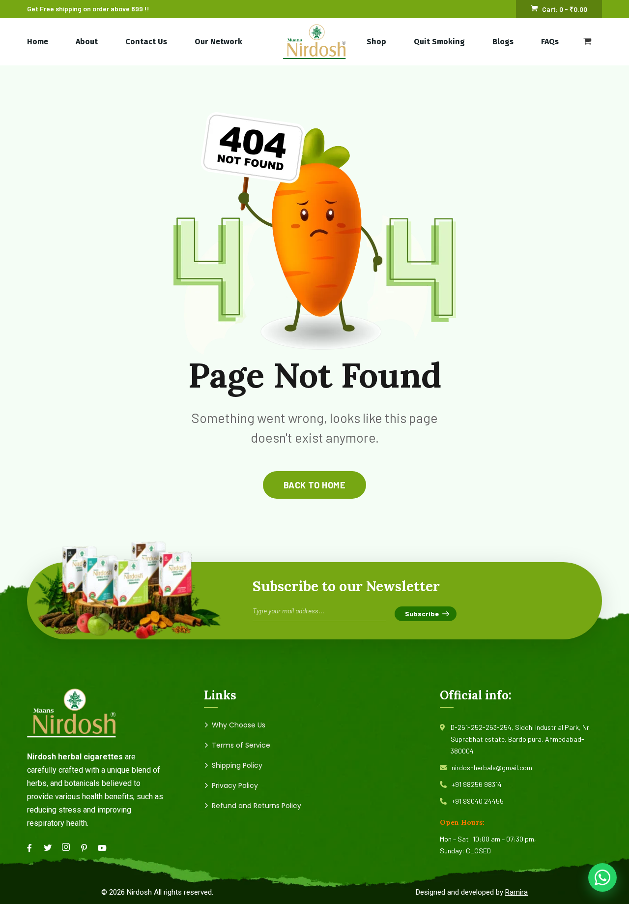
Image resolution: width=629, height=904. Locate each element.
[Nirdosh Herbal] (314, 41)
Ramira (516, 892)
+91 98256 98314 (477, 784)
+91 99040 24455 (478, 801)
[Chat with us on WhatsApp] (602, 877)
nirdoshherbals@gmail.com (492, 767)
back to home (314, 485)
